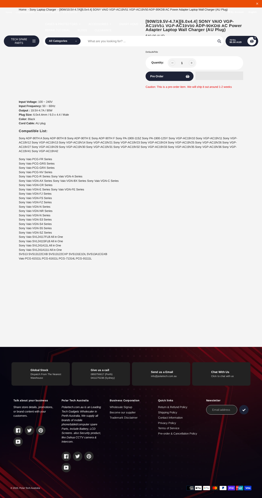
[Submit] (244, 409)
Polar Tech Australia (29, 488)
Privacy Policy (167, 423)
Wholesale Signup (121, 407)
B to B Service (70, 12)
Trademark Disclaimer (124, 417)
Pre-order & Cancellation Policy (177, 433)
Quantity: (157, 62)
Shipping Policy (167, 412)
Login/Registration (25, 12)
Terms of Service (168, 428)
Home (9, 12)
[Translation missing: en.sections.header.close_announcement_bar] (257, 4)
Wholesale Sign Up (49, 12)
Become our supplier (123, 412)
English (253, 12)
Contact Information (170, 417)
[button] (219, 76)
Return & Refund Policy (172, 407)
